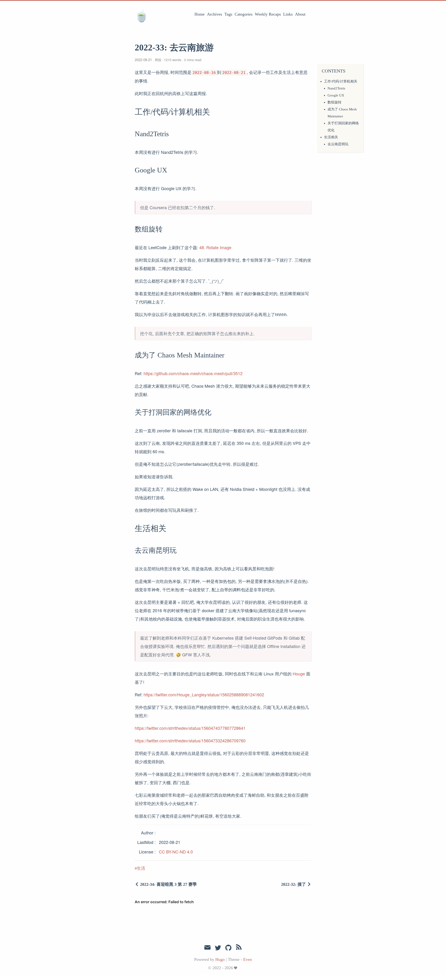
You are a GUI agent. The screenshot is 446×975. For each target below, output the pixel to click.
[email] (207, 947)
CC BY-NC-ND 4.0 (176, 852)
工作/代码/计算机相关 (340, 81)
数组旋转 (334, 102)
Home (199, 14)
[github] (228, 948)
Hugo (220, 959)
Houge (299, 674)
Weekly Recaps (268, 14)
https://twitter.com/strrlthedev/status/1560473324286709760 (190, 740)
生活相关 (331, 137)
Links (288, 14)
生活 (141, 868)
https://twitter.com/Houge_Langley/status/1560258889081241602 (204, 694)
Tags (228, 14)
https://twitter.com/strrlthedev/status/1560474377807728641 (190, 728)
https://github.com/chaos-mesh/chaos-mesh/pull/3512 (193, 373)
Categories (244, 14)
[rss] (238, 948)
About (300, 14)
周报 (158, 59)
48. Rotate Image (215, 247)
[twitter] (217, 948)
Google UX (336, 95)
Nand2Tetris (336, 88)
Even (247, 959)
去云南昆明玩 (338, 144)
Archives (214, 14)
